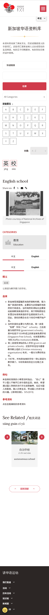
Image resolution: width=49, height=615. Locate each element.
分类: (26, 150)
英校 (13, 404)
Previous (7, 437)
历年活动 (7, 593)
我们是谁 (7, 582)
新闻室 (6, 603)
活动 (5, 588)
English (35, 256)
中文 (13, 256)
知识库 (6, 598)
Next (41, 437)
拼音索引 (7, 103)
